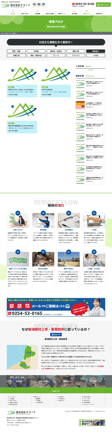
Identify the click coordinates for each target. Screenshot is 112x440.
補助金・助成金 (56, 51)
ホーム (13, 14)
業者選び (95, 51)
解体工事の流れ (13, 404)
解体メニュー (62, 14)
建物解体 (38, 398)
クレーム (56, 55)
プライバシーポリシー (89, 404)
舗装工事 (76, 51)
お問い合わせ (104, 5)
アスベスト (76, 55)
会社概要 (37, 14)
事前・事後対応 (36, 55)
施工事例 (74, 14)
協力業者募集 (87, 402)
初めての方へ (25, 14)
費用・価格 (16, 51)
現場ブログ (86, 14)
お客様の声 (99, 14)
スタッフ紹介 (87, 398)
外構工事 (16, 55)
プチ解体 (38, 400)
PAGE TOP (56, 391)
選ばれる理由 (50, 14)
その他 (95, 55)
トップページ (13, 396)
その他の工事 (39, 402)
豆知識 (36, 51)
